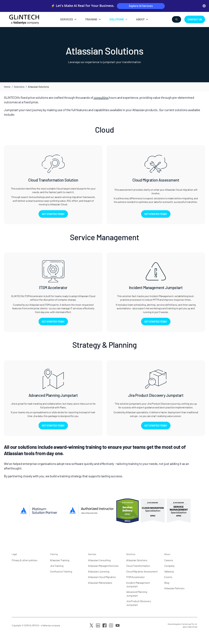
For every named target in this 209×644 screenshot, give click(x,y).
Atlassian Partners (174, 588)
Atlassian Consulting (99, 560)
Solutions (19, 86)
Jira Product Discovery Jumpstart (138, 603)
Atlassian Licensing (98, 571)
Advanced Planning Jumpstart (136, 593)
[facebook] (104, 625)
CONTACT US (195, 19)
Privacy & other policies (24, 560)
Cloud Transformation (138, 565)
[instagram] (111, 625)
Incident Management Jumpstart (138, 584)
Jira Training (57, 565)
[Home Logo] (31, 19)
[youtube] (118, 625)
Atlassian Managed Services (103, 565)
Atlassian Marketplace (100, 582)
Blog (166, 582)
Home (7, 86)
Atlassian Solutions (136, 560)
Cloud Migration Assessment (142, 571)
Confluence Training (61, 571)
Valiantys (169, 571)
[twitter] (91, 625)
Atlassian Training (59, 560)
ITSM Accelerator (135, 576)
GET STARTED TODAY (53, 213)
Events (168, 576)
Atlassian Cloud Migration (102, 576)
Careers (168, 560)
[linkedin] (98, 625)
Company (169, 565)
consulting (101, 97)
